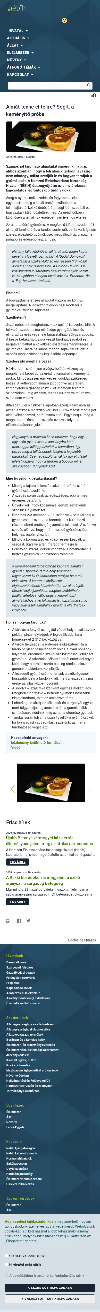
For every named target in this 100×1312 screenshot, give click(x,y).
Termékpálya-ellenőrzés (23, 1091)
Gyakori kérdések (20, 1199)
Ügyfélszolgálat (17, 1168)
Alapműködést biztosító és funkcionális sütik (46, 1275)
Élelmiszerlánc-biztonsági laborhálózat (32, 1050)
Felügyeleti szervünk (20, 977)
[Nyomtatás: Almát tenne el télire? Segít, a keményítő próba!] (7, 921)
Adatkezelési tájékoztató (23, 993)
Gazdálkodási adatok (20, 972)
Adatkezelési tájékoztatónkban (30, 1221)
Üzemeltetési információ (23, 1003)
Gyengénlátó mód (66, 20)
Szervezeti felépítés (19, 967)
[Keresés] (88, 86)
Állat (9, 1117)
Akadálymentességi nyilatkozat (28, 998)
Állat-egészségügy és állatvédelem (30, 1024)
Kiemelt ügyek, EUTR (21, 1060)
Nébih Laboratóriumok (21, 1153)
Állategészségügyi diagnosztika (28, 1029)
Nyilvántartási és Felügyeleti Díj (28, 1080)
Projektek (13, 982)
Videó (16, 747)
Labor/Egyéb (15, 1127)
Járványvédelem (18, 1055)
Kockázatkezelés (18, 1065)
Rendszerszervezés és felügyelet (29, 1085)
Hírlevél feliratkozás (20, 1184)
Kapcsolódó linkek (19, 988)
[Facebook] (19, 921)
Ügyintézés (15, 1105)
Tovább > (17, 862)
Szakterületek (17, 1018)
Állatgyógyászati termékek (24, 1034)
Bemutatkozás (16, 962)
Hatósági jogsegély (19, 1173)
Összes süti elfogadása (50, 1288)
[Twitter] (28, 921)
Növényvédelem (17, 1075)
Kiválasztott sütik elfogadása (50, 1299)
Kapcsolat (14, 1142)
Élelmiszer (13, 1112)
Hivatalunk (14, 956)
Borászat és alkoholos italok (25, 1039)
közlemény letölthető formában (37, 742)
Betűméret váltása (93, 95)
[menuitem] (50, 30)
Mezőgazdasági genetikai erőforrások (32, 1070)
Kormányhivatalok (19, 1158)
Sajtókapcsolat (16, 1163)
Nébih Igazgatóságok (20, 1148)
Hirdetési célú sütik (24, 1264)
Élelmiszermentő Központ (24, 1179)
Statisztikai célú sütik (26, 1255)
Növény (11, 1122)
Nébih (25, 7)
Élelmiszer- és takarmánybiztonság (30, 1044)
